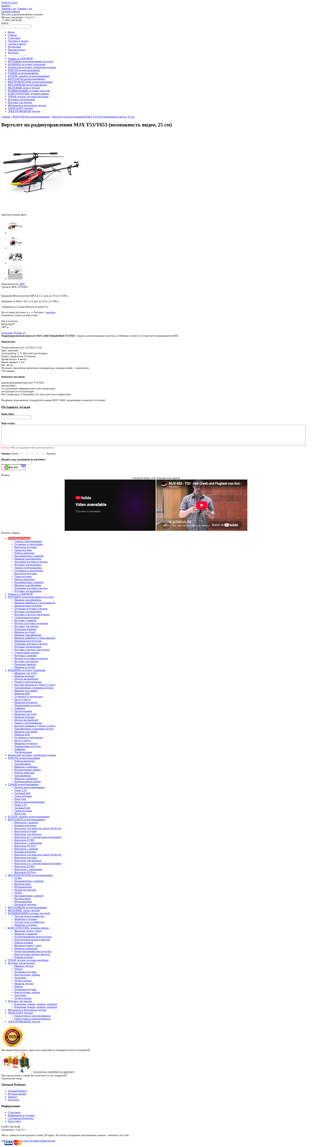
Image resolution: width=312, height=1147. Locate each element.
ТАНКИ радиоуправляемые (23, 784)
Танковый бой (22, 793)
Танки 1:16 (20, 790)
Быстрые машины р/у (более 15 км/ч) (34, 684)
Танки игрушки (23, 550)
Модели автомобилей (26, 679)
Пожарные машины (25, 629)
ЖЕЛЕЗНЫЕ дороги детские (24, 910)
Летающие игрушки (25, 971)
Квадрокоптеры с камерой (28, 556)
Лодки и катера (22, 980)
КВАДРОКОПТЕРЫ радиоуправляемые (30, 875)
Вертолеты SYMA (24, 840)
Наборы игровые (23, 942)
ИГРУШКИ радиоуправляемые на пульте (30, 597)
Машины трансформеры (27, 558)
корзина (5, 5)
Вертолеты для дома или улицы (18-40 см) (37, 828)
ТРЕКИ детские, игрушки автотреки (28, 960)
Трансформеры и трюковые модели (33, 687)
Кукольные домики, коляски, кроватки (35, 1004)
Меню (11, 32)
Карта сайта (14, 1121)
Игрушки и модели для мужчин (32, 614)
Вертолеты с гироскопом (28, 843)
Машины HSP (22, 693)
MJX (22, 284)
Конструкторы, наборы (27, 974)
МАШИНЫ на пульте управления (27, 670)
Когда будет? (8, 324)
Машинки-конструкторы (28, 605)
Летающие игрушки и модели (30, 561)
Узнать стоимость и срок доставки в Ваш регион (28, 1140)
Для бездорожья (23, 711)
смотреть (51, 312)
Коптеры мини (22, 884)
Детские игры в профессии (29, 916)
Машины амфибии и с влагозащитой (34, 602)
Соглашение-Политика (20, 1118)
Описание (7, 332)
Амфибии (19, 708)
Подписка (13, 1099)
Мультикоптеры (23, 887)
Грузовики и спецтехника (28, 544)
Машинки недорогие (26, 702)
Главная (5, 116)
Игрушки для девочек (26, 626)
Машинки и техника (25, 919)
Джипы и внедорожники (28, 541)
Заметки (12, 1096)
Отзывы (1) (19, 332)
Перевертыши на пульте (27, 705)
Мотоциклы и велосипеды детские (27, 1010)
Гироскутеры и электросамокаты (32, 1015)
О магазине (14, 1112)
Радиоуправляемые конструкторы (33, 936)
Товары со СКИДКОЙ (20, 594)
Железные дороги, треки (27, 930)
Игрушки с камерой (25, 620)
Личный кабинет (10, 11)
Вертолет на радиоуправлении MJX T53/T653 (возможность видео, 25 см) (93, 116)
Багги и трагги (22, 699)
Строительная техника (26, 617)
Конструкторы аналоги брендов (32, 939)
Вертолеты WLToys (25, 846)
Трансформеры (22, 763)
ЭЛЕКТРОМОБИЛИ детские (24, 1021)
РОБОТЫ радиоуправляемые (24, 758)
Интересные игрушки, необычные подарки (32, 755)
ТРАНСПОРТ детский (20, 1012)
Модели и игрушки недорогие (31, 623)
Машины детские (24, 966)
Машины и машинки (26, 766)
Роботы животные (24, 553)
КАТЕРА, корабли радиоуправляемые (29, 816)
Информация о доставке (21, 1115)
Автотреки (20, 977)
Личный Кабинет (17, 1091)
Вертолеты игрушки (25, 547)
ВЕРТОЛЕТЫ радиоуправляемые (31, 116)
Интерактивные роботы (27, 769)
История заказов (17, 1093)
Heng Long (20, 799)
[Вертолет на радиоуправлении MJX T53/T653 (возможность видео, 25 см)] (42, 211)
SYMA (18, 878)
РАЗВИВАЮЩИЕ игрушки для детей (29, 913)
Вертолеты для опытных (28, 834)
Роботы (18, 969)
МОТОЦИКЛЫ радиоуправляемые (27, 907)
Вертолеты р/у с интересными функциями (37, 837)
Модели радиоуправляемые (29, 787)
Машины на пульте (24, 632)
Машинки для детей (25, 673)
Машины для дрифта (25, 690)
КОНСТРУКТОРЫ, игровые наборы (28, 928)
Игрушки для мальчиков (27, 564)
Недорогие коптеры (25, 889)
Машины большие (24, 676)
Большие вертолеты (25, 825)
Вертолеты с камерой (26, 822)
